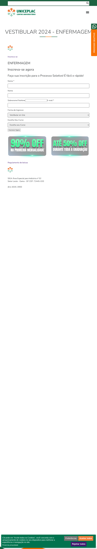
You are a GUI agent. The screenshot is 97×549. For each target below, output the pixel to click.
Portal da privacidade (10, 545)
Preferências (71, 538)
